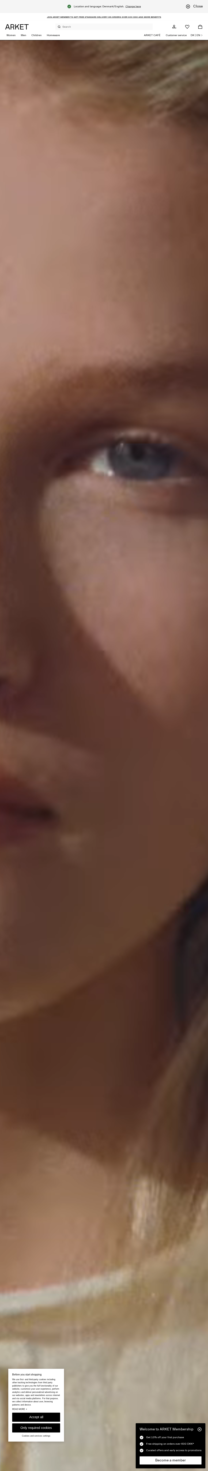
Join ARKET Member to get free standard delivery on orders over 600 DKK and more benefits (104, 17)
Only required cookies (36, 1428)
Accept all (36, 1417)
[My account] (174, 26)
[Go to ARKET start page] (17, 27)
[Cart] (200, 26)
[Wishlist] (187, 26)
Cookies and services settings (36, 1435)
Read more (19, 1409)
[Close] (200, 1429)
